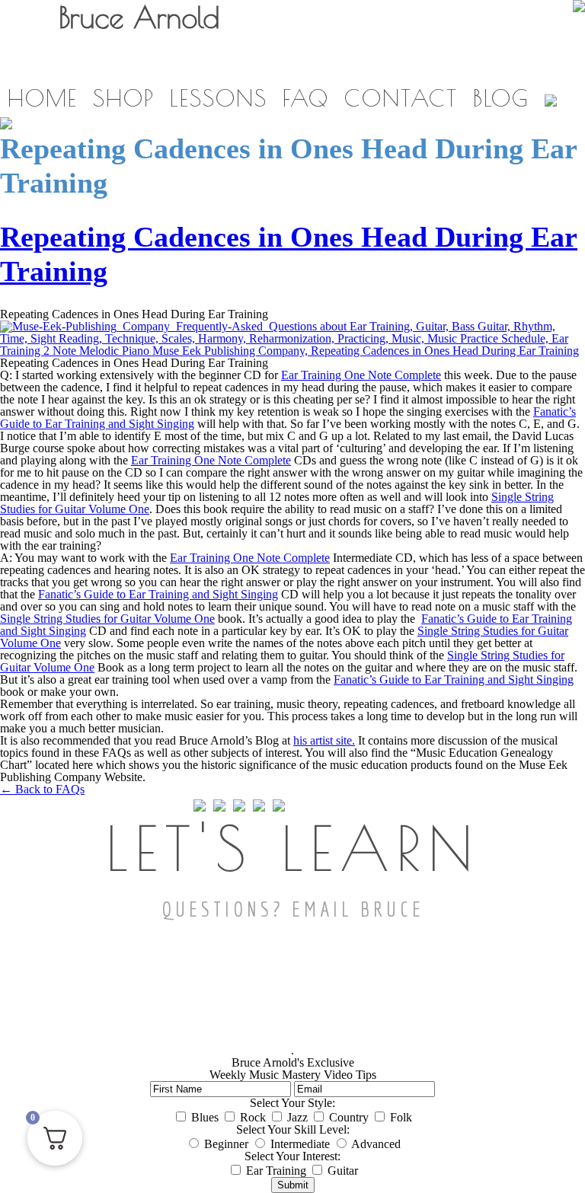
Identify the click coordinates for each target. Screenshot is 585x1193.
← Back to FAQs (42, 789)
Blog (501, 98)
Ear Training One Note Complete (361, 374)
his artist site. (324, 740)
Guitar (343, 1170)
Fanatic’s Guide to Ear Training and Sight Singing (158, 594)
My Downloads (331, 65)
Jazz (297, 1117)
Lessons (218, 98)
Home (43, 98)
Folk (401, 1117)
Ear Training (276, 1170)
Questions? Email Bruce (292, 908)
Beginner (226, 1143)
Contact (401, 98)
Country (349, 1117)
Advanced (376, 1143)
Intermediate (300, 1143)
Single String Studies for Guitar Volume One (107, 618)
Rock (253, 1117)
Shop (124, 98)
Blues (205, 1117)
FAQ (306, 98)
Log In (432, 65)
